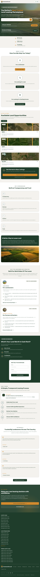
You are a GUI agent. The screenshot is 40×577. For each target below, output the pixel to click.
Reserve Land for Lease (5, 540)
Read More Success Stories (19, 480)
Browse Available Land (7, 330)
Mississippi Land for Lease (5, 528)
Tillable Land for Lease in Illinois (6, 553)
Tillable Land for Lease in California (6, 552)
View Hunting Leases (20, 104)
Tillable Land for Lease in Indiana (6, 555)
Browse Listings (20, 86)
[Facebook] (7, 573)
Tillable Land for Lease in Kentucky (6, 558)
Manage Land (24, 566)
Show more (3, 545)
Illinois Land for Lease (4, 520)
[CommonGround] (5, 1)
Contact (37, 566)
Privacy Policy (27, 574)
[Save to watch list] (35, 124)
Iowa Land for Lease (4, 523)
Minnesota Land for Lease (5, 526)
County (12, 369)
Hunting (29, 566)
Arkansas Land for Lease (5, 516)
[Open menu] (36, 2)
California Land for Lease (5, 518)
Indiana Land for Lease (4, 521)
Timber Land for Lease (4, 539)
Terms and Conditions (20, 574)
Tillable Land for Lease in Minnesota (7, 560)
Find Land (19, 566)
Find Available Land (20, 506)
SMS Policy (32, 574)
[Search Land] (31, 20)
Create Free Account (20, 174)
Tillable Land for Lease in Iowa (6, 556)
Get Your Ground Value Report (9, 302)
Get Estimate (34, 25)
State (12, 364)
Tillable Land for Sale (4, 542)
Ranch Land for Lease (4, 537)
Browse (35, 30)
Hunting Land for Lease (5, 534)
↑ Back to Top (3, 569)
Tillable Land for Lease (4, 532)
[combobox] (20, 367)
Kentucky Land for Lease (5, 524)
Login (24, 177)
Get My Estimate (20, 375)
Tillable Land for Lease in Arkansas (6, 550)
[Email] (12, 573)
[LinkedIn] (8, 573)
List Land (14, 566)
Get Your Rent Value (20, 69)
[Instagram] (10, 573)
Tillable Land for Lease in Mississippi (7, 561)
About (33, 566)
